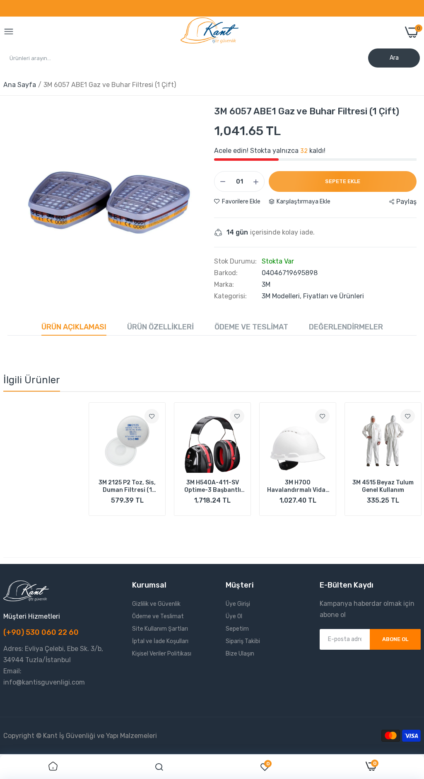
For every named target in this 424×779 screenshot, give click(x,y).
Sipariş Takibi (243, 641)
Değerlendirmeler (346, 326)
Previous (24, 467)
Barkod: (226, 273)
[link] (66, 416)
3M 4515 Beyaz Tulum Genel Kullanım (297, 486)
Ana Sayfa (19, 85)
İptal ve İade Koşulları (160, 641)
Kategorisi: (230, 296)
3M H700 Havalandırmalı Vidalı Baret (212, 486)
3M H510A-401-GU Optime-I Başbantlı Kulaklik (383, 486)
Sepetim (237, 628)
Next (400, 467)
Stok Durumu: (235, 261)
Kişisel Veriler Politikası (161, 653)
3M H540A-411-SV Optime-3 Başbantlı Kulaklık (127, 486)
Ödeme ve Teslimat (251, 326)
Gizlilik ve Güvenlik (156, 603)
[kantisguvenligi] (209, 32)
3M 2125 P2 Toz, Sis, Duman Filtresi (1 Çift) (41, 486)
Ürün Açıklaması (73, 326)
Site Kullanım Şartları (160, 628)
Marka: (224, 284)
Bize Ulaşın (240, 653)
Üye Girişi (238, 603)
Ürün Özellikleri (160, 326)
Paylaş (406, 202)
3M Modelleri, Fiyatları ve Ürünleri (313, 296)
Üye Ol (234, 616)
